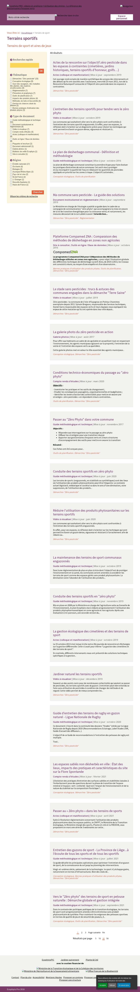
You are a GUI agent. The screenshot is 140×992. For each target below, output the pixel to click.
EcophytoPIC (48, 959)
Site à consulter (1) (20, 154)
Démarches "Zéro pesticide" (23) (25, 79)
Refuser (112, 985)
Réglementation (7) (20, 91)
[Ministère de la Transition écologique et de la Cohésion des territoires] (70, 968)
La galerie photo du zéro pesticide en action (83, 332)
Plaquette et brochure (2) (22, 144)
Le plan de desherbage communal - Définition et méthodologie (86, 154)
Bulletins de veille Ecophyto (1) (25, 152)
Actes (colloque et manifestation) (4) (24, 135)
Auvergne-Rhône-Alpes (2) (23, 172)
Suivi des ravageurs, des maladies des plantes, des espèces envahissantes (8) (25, 86)
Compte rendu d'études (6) (23, 132)
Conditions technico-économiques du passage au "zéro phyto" (90, 374)
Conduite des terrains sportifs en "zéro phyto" (84, 596)
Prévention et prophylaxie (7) (24, 93)
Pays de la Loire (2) (20, 174)
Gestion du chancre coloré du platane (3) (23, 105)
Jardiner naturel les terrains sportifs (77, 674)
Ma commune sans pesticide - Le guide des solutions (89, 195)
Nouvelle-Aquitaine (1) (21, 182)
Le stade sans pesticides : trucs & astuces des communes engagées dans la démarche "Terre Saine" (89, 291)
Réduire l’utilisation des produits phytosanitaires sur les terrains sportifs (91, 512)
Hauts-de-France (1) (20, 185)
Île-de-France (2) (19, 177)
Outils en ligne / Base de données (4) (24, 140)
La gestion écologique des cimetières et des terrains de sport (90, 633)
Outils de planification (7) (22, 96)
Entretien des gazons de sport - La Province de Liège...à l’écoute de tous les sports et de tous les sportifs (91, 852)
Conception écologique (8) (23, 81)
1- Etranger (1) (18, 180)
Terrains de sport (42, 33)
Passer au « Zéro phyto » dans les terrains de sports (87, 811)
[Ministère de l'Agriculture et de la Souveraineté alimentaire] (50, 970)
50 (107, 938)
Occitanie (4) (18, 167)
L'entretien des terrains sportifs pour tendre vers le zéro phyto (91, 111)
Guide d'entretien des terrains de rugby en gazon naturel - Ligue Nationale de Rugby (86, 715)
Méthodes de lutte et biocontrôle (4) (27, 101)
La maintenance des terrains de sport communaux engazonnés (87, 559)
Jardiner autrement (70, 959)
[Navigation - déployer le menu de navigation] (126, 6)
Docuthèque (26, 33)
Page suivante (94, 932)
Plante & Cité (92, 959)
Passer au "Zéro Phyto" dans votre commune (83, 419)
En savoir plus (124, 985)
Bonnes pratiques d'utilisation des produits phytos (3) (24, 109)
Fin (103, 932)
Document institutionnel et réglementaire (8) (21, 126)
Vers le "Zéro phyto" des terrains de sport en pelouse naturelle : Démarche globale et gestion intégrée (88, 898)
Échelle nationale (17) (21, 164)
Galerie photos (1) (20, 149)
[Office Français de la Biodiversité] (102, 970)
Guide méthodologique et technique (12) (25, 121)
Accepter (103, 985)
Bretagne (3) (17, 169)
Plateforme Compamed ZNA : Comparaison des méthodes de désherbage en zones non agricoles (86, 238)
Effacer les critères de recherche (24, 196)
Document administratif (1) (23, 146)
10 (100, 938)
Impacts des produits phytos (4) (25, 98)
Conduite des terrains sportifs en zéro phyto (83, 471)
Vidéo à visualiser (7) (21, 129)
